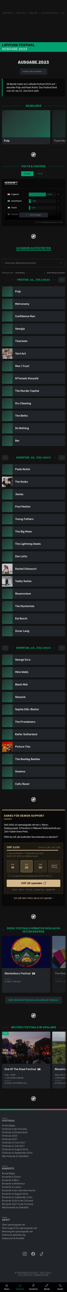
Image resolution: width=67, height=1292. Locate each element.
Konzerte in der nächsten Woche (18, 1190)
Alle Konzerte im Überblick (15, 1207)
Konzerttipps (8, 1173)
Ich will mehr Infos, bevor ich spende (33, 898)
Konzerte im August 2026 (15, 1194)
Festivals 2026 (10, 1135)
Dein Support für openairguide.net (19, 1228)
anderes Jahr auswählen (32, 72)
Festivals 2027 (10, 1139)
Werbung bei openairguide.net (17, 1231)
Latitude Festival (49, 13)
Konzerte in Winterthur (13, 1183)
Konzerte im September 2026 (17, 1197)
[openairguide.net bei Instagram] (25, 1254)
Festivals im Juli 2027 (13, 1146)
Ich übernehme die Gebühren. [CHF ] (30, 876)
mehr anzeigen (35, 215)
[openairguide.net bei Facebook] (33, 1254)
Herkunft (27, 174)
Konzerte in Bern (10, 1180)
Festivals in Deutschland (14, 1132)
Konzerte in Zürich (11, 1177)
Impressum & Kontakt (13, 1238)
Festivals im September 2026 (17, 1153)
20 (26, 866)
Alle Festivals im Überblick (15, 1156)
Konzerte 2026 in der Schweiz (17, 1200)
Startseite (8, 13)
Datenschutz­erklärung (13, 1235)
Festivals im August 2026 (15, 1149)
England (33, 13)
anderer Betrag (54, 866)
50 (40, 866)
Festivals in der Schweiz (14, 1129)
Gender (40, 174)
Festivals (21, 13)
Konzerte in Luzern (11, 1187)
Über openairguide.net (13, 1224)
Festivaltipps (8, 1125)
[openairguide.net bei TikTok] (42, 1254)
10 (12, 866)
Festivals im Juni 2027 (14, 1142)
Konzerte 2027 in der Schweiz (17, 1204)
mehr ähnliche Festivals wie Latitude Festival (32, 1000)
